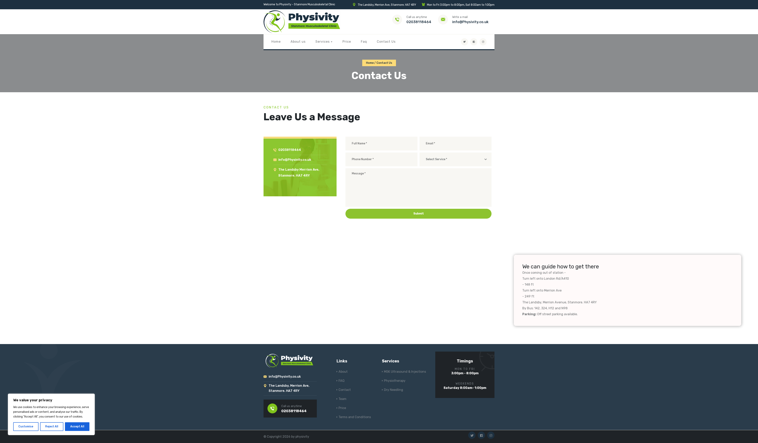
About (343, 371)
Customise (25, 426)
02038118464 (418, 22)
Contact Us (386, 41)
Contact (345, 390)
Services (322, 41)
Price (346, 41)
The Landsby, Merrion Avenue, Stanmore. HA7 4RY (559, 302)
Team (342, 399)
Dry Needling (393, 390)
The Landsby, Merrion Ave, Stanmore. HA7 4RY (387, 5)
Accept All (77, 426)
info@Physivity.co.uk (470, 22)
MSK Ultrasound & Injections (405, 371)
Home (276, 41)
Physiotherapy (394, 381)
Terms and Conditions (355, 417)
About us (298, 41)
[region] (51, 414)
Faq (364, 41)
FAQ (341, 381)
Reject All (51, 426)
